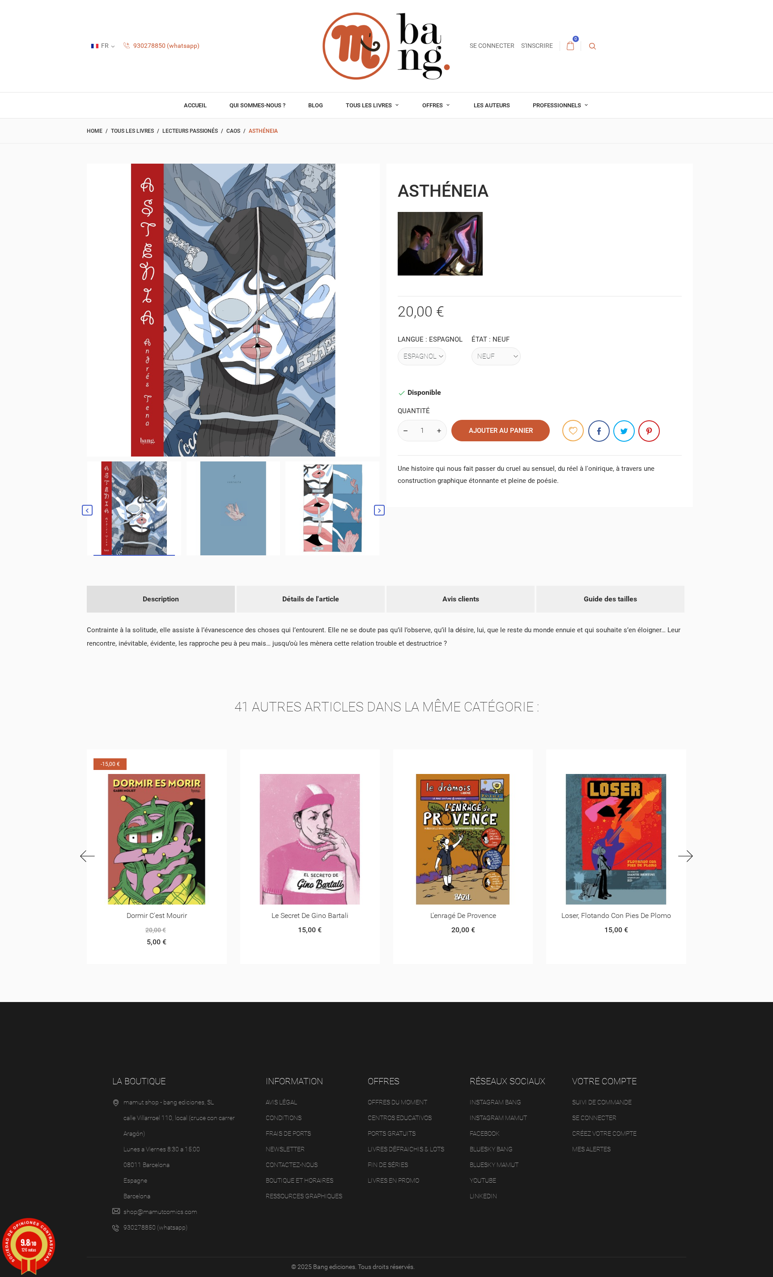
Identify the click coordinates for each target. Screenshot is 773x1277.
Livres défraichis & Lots (406, 1149)
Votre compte (604, 1081)
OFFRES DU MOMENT (397, 1102)
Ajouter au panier (501, 431)
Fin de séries (388, 1164)
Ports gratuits (392, 1133)
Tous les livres (369, 105)
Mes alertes (591, 1149)
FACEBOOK (485, 1133)
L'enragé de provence (463, 915)
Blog (315, 105)
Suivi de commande (602, 1102)
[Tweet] (624, 431)
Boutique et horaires (299, 1180)
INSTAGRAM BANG (495, 1102)
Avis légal (281, 1102)
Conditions (284, 1117)
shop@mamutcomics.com (160, 1211)
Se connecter (594, 1117)
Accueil (195, 105)
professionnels (557, 105)
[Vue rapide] (146, 759)
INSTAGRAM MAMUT (498, 1117)
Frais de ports (288, 1133)
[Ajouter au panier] (430, 759)
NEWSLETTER (285, 1149)
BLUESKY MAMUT (494, 1164)
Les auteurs (492, 105)
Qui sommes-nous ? (257, 105)
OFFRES (433, 105)
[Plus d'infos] (167, 759)
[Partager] (599, 431)
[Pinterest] (649, 431)
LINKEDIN (483, 1196)
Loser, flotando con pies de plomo (616, 915)
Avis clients (460, 599)
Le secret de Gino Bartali (310, 915)
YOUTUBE (483, 1180)
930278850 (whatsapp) (166, 45)
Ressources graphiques (304, 1196)
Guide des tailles (610, 599)
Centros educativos (400, 1117)
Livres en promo (393, 1180)
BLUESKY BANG (491, 1149)
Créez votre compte (604, 1133)
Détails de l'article (310, 599)
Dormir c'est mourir (157, 915)
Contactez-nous (292, 1164)
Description (161, 599)
